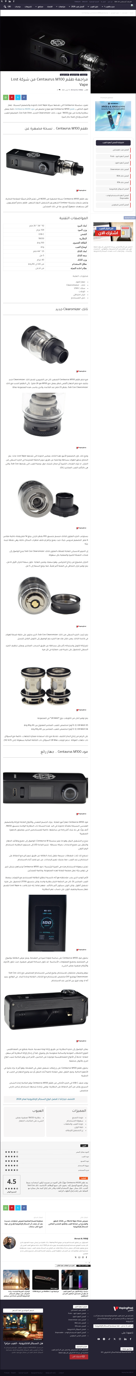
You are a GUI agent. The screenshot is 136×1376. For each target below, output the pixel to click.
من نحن (110, 2)
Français (78, 2)
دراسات (18, 7)
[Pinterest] (5, 2)
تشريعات (28, 7)
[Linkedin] (9, 2)
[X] (1, 2)
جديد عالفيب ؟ (109, 7)
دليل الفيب (94, 7)
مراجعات (62, 7)
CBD (9, 7)
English (85, 2)
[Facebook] (13, 2)
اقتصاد (49, 7)
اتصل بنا (103, 2)
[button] (3, 7)
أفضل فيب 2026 (77, 7)
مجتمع (40, 7)
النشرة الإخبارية (94, 2)
